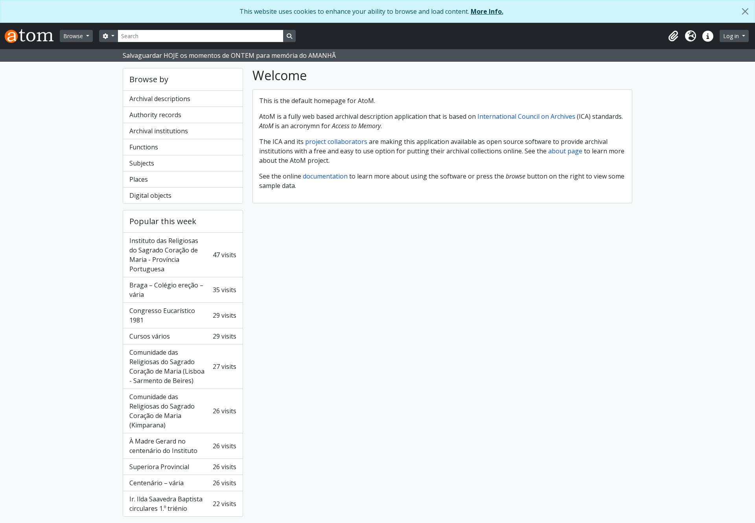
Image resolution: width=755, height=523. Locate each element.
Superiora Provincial (182, 466)
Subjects (141, 163)
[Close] (745, 11)
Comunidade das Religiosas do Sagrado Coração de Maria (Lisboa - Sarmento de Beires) (182, 366)
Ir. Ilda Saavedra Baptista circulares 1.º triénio (182, 504)
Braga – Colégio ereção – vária (182, 290)
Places (138, 179)
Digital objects (150, 195)
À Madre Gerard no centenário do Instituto (182, 446)
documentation (325, 176)
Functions (143, 147)
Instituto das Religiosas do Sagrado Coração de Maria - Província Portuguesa (182, 254)
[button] (673, 36)
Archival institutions (158, 131)
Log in (731, 36)
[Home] (32, 36)
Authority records (155, 114)
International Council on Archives (526, 116)
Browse (74, 36)
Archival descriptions (159, 98)
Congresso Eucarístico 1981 (182, 315)
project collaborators (336, 141)
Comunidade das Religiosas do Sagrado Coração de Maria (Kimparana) (182, 410)
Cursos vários (182, 336)
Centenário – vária (182, 483)
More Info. (487, 11)
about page (565, 151)
